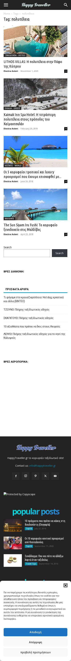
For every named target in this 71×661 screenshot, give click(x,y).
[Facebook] (15, 476)
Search (8, 247)
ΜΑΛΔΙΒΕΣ (9, 218)
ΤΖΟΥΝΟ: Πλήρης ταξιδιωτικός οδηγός (27, 309)
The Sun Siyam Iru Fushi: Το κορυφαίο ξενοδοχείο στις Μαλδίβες (30, 227)
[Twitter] (45, 476)
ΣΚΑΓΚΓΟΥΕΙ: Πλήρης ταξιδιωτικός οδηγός (29, 318)
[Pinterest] (35, 476)
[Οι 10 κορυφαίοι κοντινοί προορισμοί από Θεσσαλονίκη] (13, 543)
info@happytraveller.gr (42, 465)
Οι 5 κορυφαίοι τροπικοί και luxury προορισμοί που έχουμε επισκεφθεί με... (32, 174)
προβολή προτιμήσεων (35, 652)
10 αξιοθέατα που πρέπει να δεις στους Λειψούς (32, 326)
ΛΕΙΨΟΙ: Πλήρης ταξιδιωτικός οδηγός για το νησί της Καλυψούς (34, 336)
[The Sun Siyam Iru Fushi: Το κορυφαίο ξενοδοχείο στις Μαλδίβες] (35, 204)
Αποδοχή (35, 632)
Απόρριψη (35, 642)
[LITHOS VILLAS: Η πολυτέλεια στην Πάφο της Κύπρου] (35, 41)
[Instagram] (25, 476)
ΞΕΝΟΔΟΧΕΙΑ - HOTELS (15, 55)
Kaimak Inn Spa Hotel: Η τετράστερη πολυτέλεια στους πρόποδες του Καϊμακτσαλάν (30, 119)
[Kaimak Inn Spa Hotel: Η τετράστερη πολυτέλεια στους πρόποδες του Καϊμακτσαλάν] (35, 94)
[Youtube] (55, 476)
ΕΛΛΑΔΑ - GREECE (12, 108)
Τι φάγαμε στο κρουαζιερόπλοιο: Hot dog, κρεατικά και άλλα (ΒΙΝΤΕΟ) (34, 299)
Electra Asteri (11, 71)
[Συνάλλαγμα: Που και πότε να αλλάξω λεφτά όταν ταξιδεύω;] (13, 560)
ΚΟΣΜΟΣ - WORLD (13, 165)
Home (7, 13)
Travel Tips (31, 563)
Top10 (29, 528)
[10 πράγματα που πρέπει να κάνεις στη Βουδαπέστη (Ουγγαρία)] (13, 525)
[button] (65, 585)
